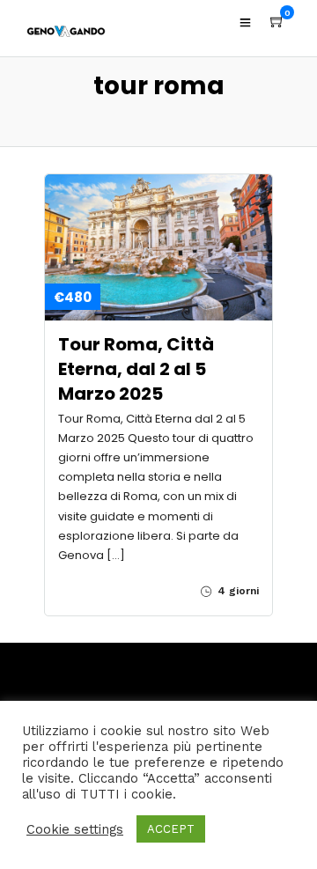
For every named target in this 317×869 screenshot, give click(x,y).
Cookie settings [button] (74, 829)
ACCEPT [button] (171, 829)
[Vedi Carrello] (277, 22)
